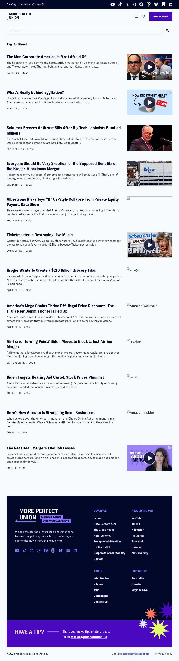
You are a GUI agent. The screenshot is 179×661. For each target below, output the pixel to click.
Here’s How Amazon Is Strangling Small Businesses (51, 412)
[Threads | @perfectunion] (149, 4)
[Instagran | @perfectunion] (53, 550)
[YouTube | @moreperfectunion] (112, 4)
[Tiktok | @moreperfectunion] (120, 4)
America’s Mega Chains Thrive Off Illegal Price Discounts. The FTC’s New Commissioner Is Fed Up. (60, 308)
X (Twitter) (138, 529)
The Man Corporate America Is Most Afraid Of (46, 56)
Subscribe (161, 16)
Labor (97, 518)
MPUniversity (140, 553)
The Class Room (104, 529)
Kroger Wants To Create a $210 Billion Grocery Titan (51, 270)
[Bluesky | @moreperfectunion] (156, 4)
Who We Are (101, 578)
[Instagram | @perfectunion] (134, 4)
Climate (98, 559)
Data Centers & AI (105, 523)
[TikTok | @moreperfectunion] (24, 550)
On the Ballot (102, 547)
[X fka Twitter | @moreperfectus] (32, 550)
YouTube (137, 518)
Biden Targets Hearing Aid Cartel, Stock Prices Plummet (55, 377)
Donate (136, 584)
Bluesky (137, 547)
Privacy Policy (163, 653)
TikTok (136, 523)
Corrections (101, 595)
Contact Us (101, 601)
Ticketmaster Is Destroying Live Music (40, 234)
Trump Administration (107, 541)
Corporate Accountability (109, 553)
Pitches (98, 584)
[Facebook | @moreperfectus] (141, 4)
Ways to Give (140, 590)
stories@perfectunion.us (89, 637)
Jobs (96, 590)
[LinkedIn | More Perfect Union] (170, 4)
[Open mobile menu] (136, 16)
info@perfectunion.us (136, 653)
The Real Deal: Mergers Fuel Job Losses (41, 447)
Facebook (138, 541)
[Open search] (143, 16)
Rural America (102, 535)
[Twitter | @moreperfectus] (127, 4)
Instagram (138, 535)
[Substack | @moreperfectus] (164, 4)
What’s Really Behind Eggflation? (35, 92)
